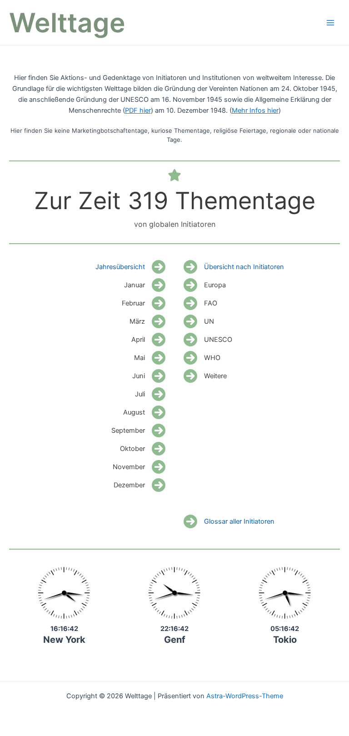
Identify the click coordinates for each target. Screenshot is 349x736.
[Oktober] (142, 449)
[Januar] (144, 285)
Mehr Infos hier (255, 110)
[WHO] (202, 358)
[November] (139, 467)
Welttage (67, 22)
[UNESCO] (208, 339)
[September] (138, 430)
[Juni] (148, 376)
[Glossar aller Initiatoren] (229, 521)
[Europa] (205, 285)
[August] (144, 412)
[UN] (199, 321)
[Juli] (150, 394)
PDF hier (138, 110)
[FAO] (200, 303)
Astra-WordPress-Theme (244, 696)
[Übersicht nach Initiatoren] (234, 267)
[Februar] (143, 303)
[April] (148, 339)
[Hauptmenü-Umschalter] (330, 22)
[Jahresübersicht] (130, 267)
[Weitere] (205, 376)
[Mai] (149, 358)
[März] (147, 321)
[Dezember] (139, 485)
